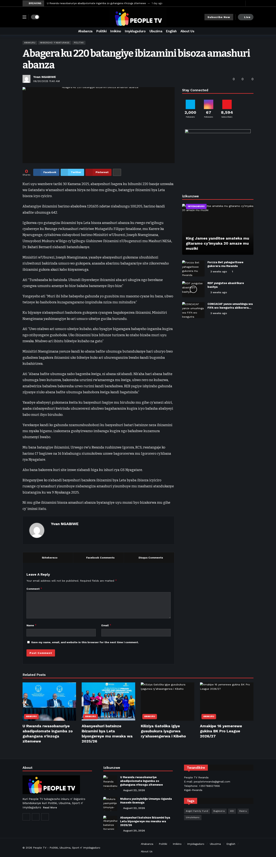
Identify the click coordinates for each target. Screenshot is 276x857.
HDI (232, 811)
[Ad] (218, 157)
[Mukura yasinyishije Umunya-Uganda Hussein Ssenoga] (110, 804)
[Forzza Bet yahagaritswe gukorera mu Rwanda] (193, 268)
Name (31, 625)
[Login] (250, 3)
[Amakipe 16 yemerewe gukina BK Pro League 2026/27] (226, 701)
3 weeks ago (218, 271)
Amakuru (29, 42)
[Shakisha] (250, 31)
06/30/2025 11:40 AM (46, 81)
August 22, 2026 (134, 790)
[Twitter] (236, 3)
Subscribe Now (218, 17)
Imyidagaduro (196, 206)
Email (106, 625)
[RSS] (45, 816)
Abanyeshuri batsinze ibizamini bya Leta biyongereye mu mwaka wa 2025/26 (145, 821)
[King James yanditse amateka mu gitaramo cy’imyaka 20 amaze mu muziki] (217, 229)
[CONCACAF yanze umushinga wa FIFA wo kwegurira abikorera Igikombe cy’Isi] (193, 310)
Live (247, 17)
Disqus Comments (151, 557)
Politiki (79, 42)
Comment (34, 588)
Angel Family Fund (197, 811)
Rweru (243, 811)
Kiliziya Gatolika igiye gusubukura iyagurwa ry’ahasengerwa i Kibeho (163, 731)
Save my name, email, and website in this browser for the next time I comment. (85, 642)
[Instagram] (35, 816)
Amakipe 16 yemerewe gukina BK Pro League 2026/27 (221, 731)
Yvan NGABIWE (44, 77)
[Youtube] (241, 3)
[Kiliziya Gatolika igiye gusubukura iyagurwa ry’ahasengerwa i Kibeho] (167, 701)
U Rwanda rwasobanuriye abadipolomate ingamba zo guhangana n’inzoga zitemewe (96, 3)
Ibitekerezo (49, 557)
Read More (50, 807)
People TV (39, 847)
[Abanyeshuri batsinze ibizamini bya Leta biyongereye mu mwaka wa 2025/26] (108, 701)
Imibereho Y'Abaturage (55, 42)
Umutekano (193, 817)
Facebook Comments (100, 557)
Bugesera (219, 811)
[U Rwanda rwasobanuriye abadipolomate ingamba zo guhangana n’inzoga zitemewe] (49, 701)
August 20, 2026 (134, 830)
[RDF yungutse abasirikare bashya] (193, 289)
